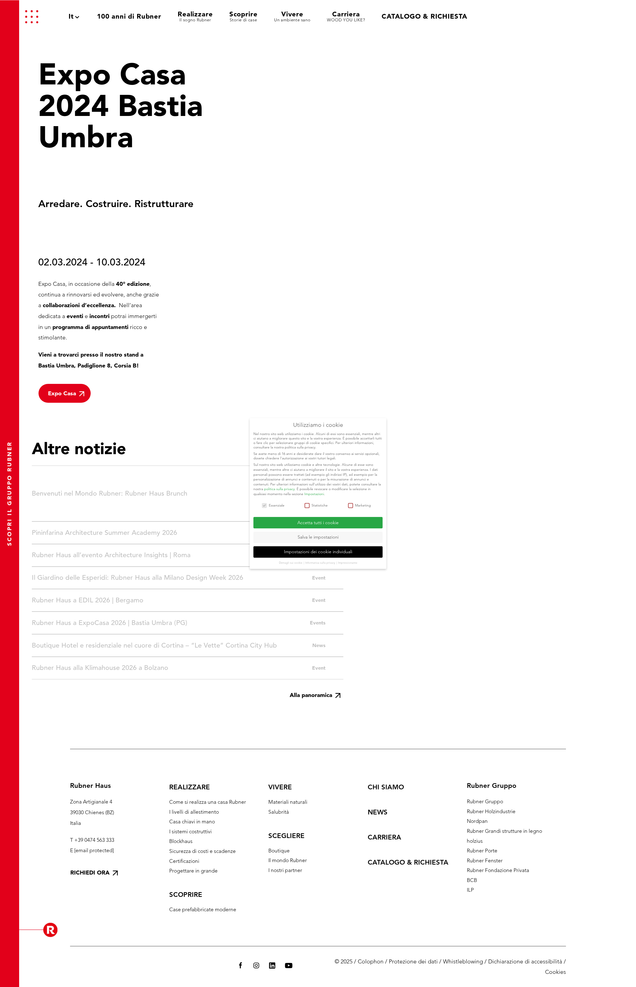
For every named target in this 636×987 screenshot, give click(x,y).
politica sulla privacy (279, 489)
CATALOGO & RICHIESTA (408, 862)
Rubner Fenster (485, 860)
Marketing (363, 505)
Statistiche (320, 505)
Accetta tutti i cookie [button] (318, 522)
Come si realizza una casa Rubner (207, 802)
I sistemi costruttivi (190, 831)
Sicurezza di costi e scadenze (202, 851)
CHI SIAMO (386, 787)
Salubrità (278, 812)
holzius (475, 841)
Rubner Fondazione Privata (498, 870)
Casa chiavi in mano (192, 821)
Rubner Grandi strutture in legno (504, 831)
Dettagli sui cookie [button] (291, 562)
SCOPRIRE (185, 894)
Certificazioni (184, 861)
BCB (472, 880)
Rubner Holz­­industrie (491, 811)
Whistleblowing (463, 961)
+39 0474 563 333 (94, 840)
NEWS (378, 812)
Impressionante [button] (347, 562)
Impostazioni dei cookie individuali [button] (318, 551)
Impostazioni (314, 494)
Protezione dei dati (413, 961)
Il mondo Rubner (287, 860)
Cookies (555, 972)
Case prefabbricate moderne (202, 909)
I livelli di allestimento (194, 812)
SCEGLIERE (286, 836)
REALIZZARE (189, 787)
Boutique (279, 850)
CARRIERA (384, 837)
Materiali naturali (287, 802)
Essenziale (276, 505)
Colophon (371, 961)
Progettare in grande (193, 871)
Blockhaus (181, 841)
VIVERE (280, 787)
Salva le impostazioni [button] (318, 537)
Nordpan (477, 821)
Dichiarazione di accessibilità (525, 961)
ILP (470, 890)
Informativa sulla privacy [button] (320, 562)
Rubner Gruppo (485, 801)
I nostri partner (285, 870)
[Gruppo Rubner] (583, 16)
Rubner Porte (482, 850)
